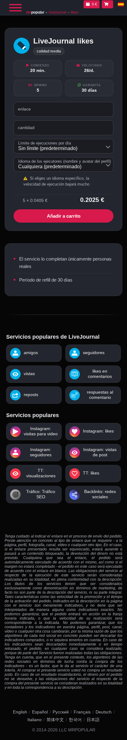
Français (82, 711)
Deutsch (104, 711)
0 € (94, 4)
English (20, 711)
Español (40, 711)
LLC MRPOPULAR (77, 730)
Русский (61, 711)
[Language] (121, 4)
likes (74, 12)
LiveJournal (57, 12)
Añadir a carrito (63, 216)
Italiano (34, 719)
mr (35, 12)
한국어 (75, 719)
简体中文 (55, 719)
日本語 (93, 719)
